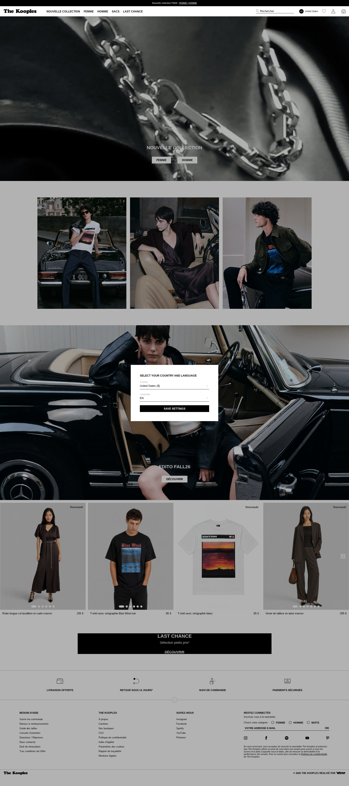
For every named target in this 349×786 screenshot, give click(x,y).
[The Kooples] (20, 11)
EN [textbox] (142, 398)
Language (145, 396)
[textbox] (174, 385)
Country (150, 384)
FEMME (177, 3)
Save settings (174, 408)
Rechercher (267, 11)
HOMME (186, 3)
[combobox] (174, 386)
